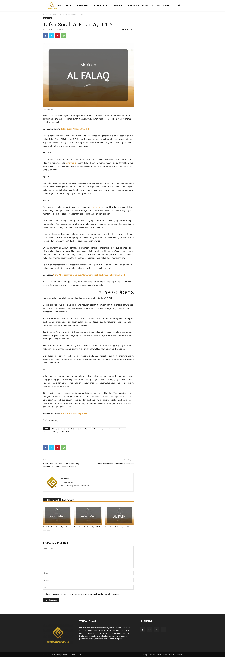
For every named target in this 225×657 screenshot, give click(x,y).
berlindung (71, 163)
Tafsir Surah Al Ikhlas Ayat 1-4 (75, 129)
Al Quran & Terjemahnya (140, 5)
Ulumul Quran (100, 5)
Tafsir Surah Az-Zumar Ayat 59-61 (87, 527)
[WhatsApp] (63, 35)
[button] (179, 5)
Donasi (171, 654)
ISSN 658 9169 (162, 5)
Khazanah (82, 5)
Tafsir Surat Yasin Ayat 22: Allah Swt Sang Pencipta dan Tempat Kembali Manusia (61, 464)
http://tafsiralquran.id (68, 482)
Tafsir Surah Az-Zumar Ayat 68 (55, 527)
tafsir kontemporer (100, 429)
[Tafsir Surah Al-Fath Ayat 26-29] (119, 515)
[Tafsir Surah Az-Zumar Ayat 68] (57, 515)
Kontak (179, 654)
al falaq (54, 429)
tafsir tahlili (65, 432)
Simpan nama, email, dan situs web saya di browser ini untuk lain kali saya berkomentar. (83, 594)
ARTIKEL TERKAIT (52, 500)
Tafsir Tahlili (56, 14)
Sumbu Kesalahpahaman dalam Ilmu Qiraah (115, 463)
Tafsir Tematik (63, 5)
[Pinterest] (57, 35)
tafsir (61, 429)
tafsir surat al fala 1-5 (117, 429)
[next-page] (48, 532)
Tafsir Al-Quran (71, 429)
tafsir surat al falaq (51, 432)
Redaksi (52, 30)
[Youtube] (163, 629)
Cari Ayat (119, 5)
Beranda (46, 14)
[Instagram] (149, 629)
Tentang (144, 654)
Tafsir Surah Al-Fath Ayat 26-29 (117, 527)
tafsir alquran (85, 429)
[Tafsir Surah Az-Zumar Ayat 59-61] (88, 515)
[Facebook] (45, 35)
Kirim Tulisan (162, 654)
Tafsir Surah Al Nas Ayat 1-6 (74, 413)
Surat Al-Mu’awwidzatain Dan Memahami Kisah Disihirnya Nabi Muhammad (89, 275)
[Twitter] (51, 35)
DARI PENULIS (68, 500)
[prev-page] (44, 532)
